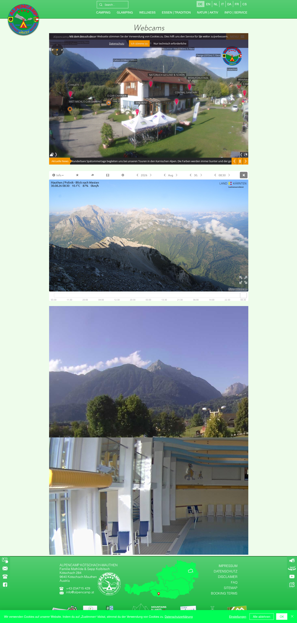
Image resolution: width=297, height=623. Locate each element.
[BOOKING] (5, 560)
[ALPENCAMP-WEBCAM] (292, 560)
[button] (235, 12)
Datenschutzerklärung (179, 617)
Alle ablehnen (261, 617)
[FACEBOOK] (5, 585)
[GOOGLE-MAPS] (292, 585)
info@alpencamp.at (80, 592)
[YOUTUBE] (292, 576)
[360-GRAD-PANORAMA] (292, 568)
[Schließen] (292, 616)
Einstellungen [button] (237, 617)
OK (282, 617)
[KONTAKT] (5, 568)
